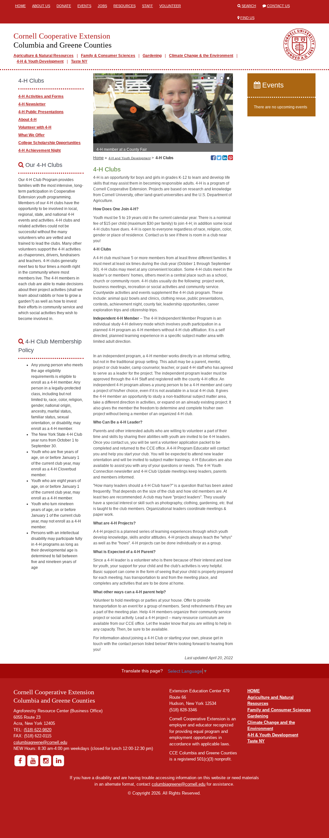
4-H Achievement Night (39, 150)
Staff (147, 6)
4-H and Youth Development (130, 158)
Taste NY (79, 61)
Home (20, 6)
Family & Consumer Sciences (108, 55)
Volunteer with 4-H (34, 127)
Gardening (152, 55)
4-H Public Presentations (41, 112)
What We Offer (31, 135)
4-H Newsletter (32, 104)
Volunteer (170, 6)
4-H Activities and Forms (41, 96)
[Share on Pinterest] (230, 158)
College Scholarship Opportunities (49, 143)
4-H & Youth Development (40, 61)
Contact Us (278, 6)
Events (84, 6)
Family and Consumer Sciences (279, 709)
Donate (64, 6)
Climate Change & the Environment (201, 55)
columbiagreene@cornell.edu (40, 742)
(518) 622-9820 (37, 729)
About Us (41, 6)
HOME (253, 690)
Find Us (247, 18)
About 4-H (27, 119)
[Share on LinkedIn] (224, 158)
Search (249, 6)
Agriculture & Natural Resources (43, 55)
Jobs (102, 6)
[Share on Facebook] (213, 158)
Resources (124, 6)
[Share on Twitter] (219, 158)
